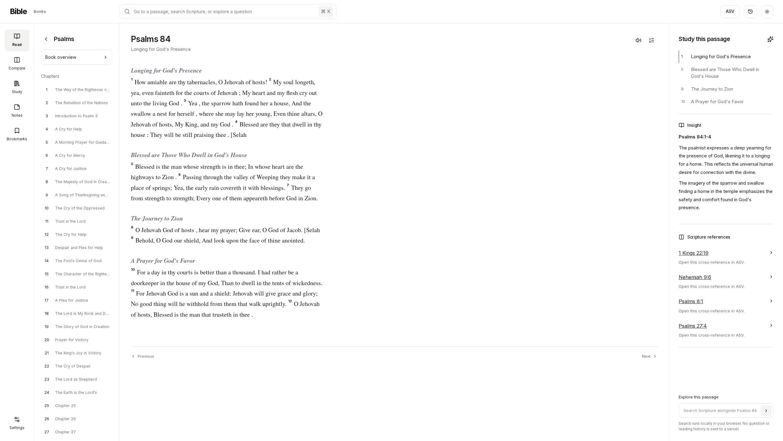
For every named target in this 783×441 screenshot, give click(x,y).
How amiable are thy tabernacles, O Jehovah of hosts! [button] (199, 82)
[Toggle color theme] (767, 11)
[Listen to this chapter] (638, 40)
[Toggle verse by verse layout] (651, 40)
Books (40, 11)
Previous (146, 356)
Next (646, 356)
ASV (730, 11)
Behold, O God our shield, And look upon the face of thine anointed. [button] (218, 240)
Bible (18, 11)
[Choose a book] (46, 39)
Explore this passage (698, 396)
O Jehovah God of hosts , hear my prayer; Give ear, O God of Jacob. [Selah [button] (225, 230)
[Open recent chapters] (750, 11)
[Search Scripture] (766, 410)
